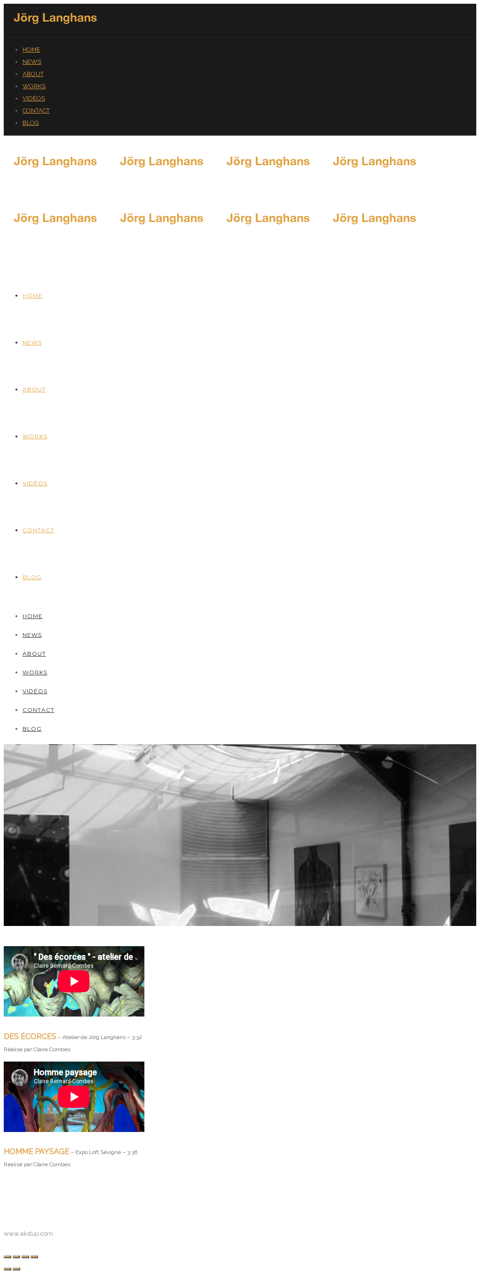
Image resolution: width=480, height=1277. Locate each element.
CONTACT (36, 110)
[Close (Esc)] (7, 1256)
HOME (31, 49)
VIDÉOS (33, 98)
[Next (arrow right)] (16, 1269)
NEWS (31, 61)
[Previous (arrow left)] (7, 1269)
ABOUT (33, 73)
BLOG (30, 122)
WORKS (33, 86)
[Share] (16, 1256)
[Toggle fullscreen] (25, 1256)
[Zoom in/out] (34, 1256)
